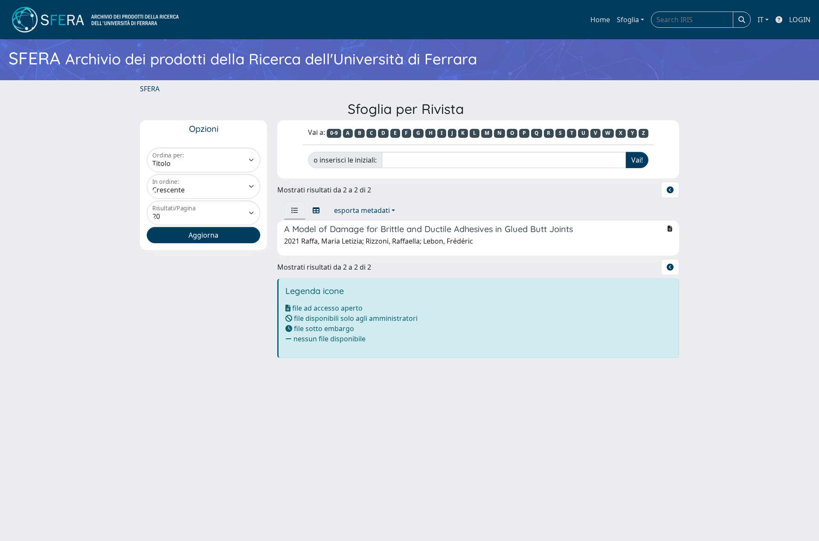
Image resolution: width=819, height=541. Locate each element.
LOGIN (799, 19)
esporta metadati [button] (362, 210)
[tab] (294, 210)
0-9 (334, 133)
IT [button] (761, 19)
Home (600, 19)
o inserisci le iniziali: (345, 160)
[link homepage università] (95, 19)
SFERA (150, 88)
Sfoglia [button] (628, 19)
